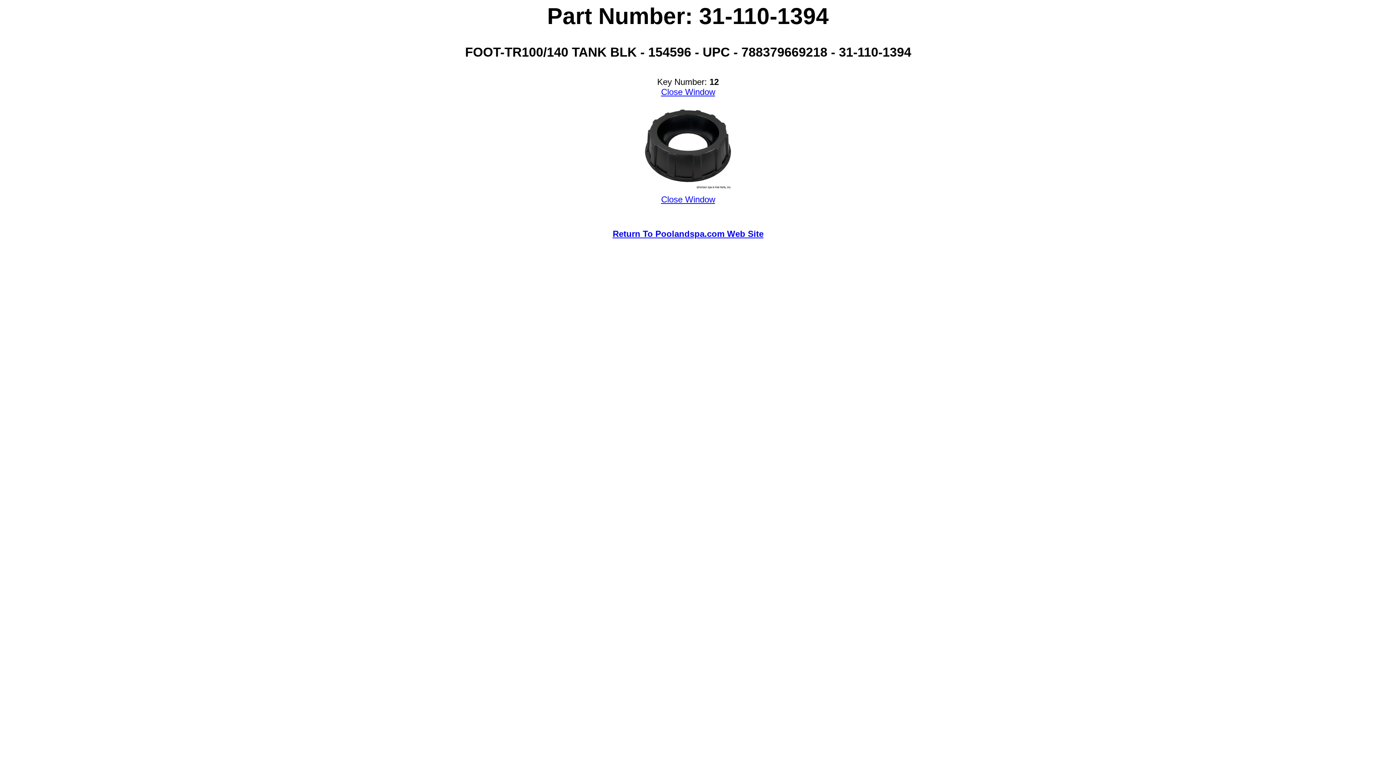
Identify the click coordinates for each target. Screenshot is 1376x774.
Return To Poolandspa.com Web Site (688, 234)
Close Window (688, 92)
